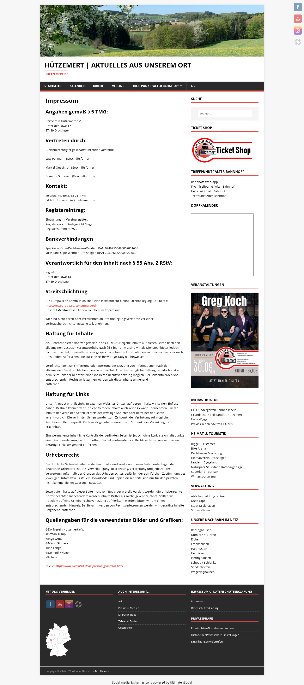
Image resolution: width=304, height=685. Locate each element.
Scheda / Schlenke (203, 562)
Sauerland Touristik (204, 472)
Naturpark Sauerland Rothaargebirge (217, 467)
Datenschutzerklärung (204, 608)
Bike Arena (198, 448)
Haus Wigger (200, 419)
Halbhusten (199, 549)
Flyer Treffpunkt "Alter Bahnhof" (213, 186)
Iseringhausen (201, 558)
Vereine (118, 86)
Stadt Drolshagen (203, 506)
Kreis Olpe (198, 501)
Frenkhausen (200, 544)
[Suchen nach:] (224, 113)
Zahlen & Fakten (128, 621)
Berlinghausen (201, 530)
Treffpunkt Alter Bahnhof (208, 196)
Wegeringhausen (203, 572)
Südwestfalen (200, 510)
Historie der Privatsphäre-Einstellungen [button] (215, 635)
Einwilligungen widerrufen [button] (207, 641)
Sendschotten (200, 567)
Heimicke (197, 553)
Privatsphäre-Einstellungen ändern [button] (212, 628)
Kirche (98, 86)
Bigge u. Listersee (203, 444)
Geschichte (125, 628)
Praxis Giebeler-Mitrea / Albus (212, 424)
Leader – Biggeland (204, 462)
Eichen (195, 539)
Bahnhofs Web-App (204, 182)
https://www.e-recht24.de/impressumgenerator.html (89, 566)
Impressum (198, 601)
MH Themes (102, 671)
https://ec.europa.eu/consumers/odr (71, 306)
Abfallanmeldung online (208, 496)
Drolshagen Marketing (206, 453)
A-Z (193, 86)
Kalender (77, 86)
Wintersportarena (203, 476)
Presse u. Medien (128, 608)
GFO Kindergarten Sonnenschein (214, 410)
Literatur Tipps (127, 614)
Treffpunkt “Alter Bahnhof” (156, 86)
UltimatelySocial (181, 682)
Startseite (52, 86)
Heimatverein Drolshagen (208, 458)
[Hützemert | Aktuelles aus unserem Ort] (152, 54)
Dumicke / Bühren (203, 535)
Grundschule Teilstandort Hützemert (216, 415)
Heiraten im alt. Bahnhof (208, 191)
